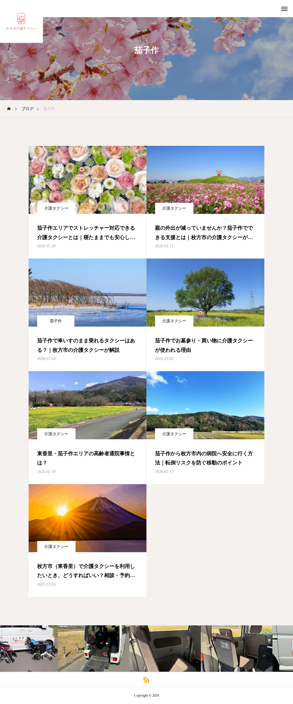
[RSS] (147, 679)
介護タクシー (56, 208)
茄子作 (56, 321)
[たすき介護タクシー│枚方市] (21, 21)
